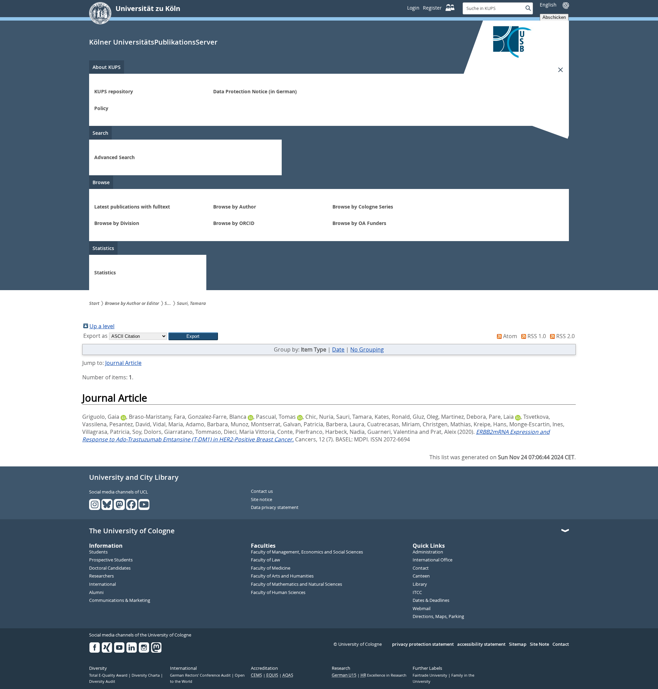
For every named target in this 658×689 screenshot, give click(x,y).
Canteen (421, 576)
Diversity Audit (102, 681)
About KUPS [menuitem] (107, 67)
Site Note (539, 644)
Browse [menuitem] (101, 182)
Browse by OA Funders (359, 223)
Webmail (421, 608)
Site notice (261, 499)
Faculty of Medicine (270, 568)
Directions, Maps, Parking (438, 616)
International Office (432, 560)
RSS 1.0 (536, 336)
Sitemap (517, 644)
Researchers (101, 576)
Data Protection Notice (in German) (255, 91)
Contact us (262, 491)
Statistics (105, 272)
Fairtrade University (430, 675)
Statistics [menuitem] (103, 248)
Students (98, 552)
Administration (428, 552)
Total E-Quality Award (109, 675)
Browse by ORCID (233, 223)
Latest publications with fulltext (132, 206)
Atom (510, 336)
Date (338, 349)
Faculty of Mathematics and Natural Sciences (296, 584)
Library (420, 584)
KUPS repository (113, 91)
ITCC (417, 592)
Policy (101, 108)
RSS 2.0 (565, 336)
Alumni (96, 592)
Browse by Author (234, 206)
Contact (421, 568)
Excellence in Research (383, 675)
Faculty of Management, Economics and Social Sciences (307, 552)
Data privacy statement (274, 507)
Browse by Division (116, 223)
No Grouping (367, 349)
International (102, 584)
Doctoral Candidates (110, 568)
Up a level (101, 326)
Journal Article (123, 363)
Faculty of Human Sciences (278, 592)
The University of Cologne (132, 531)
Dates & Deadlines (431, 600)
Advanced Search (114, 157)
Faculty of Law (265, 560)
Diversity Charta (146, 675)
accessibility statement (481, 644)
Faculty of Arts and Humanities (282, 576)
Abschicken (554, 17)
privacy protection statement (423, 644)
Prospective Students (111, 560)
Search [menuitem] (100, 133)
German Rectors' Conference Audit (201, 675)
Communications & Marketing (119, 600)
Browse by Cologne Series (362, 206)
